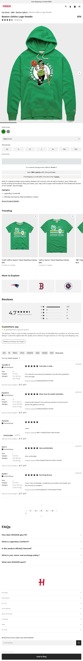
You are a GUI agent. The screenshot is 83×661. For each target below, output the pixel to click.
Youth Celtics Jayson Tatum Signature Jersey (19, 260)
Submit (78, 642)
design (44, 353)
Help (3, 624)
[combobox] (11, 358)
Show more (59, 353)
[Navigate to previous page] (41, 508)
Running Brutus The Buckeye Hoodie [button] (49, 489)
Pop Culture (6, 598)
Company (5, 619)
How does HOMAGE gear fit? (14, 535)
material (30, 353)
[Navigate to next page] (41, 513)
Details (56, 177)
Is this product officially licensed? (17, 548)
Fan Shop (5, 12)
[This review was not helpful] (24, 385)
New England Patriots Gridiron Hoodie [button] (49, 460)
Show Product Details (10, 201)
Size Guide (5, 154)
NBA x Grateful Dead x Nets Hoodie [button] (48, 432)
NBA (12, 12)
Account (4, 630)
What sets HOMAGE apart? (14, 562)
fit (9, 353)
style (37, 353)
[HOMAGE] (7, 6)
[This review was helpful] (19, 385)
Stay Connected (7, 614)
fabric (15, 353)
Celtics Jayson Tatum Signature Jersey (54, 260)
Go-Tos (4, 603)
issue (22, 353)
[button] (75, 6)
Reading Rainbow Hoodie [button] (45, 381)
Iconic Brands (6, 608)
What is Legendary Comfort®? (15, 542)
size (4, 353)
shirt (51, 353)
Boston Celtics (21, 12)
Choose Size (41, 161)
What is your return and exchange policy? (21, 555)
